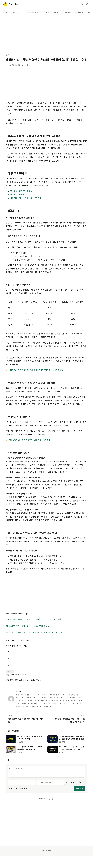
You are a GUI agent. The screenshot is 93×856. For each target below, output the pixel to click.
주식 (14, 12)
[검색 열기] (87, 4)
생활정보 (57, 12)
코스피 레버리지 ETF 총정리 (21, 191)
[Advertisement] (46, 34)
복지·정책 (34, 12)
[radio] (48, 651)
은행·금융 (46, 12)
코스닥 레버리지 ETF (18, 194)
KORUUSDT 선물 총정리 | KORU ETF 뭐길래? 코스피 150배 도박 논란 (33, 619)
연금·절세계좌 (69, 12)
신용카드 (24, 12)
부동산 (80, 12)
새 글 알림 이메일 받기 (18, 788)
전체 (6, 12)
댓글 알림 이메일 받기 (77, 782)
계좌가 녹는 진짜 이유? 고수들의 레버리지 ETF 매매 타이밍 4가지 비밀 (36, 370)
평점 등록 (10, 671)
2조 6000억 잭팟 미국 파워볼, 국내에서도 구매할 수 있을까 (28, 626)
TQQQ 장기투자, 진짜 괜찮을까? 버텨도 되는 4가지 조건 (30, 440)
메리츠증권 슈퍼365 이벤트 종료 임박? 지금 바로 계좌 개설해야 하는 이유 (34, 632)
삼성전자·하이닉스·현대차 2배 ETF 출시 (25, 198)
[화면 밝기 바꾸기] (82, 4)
